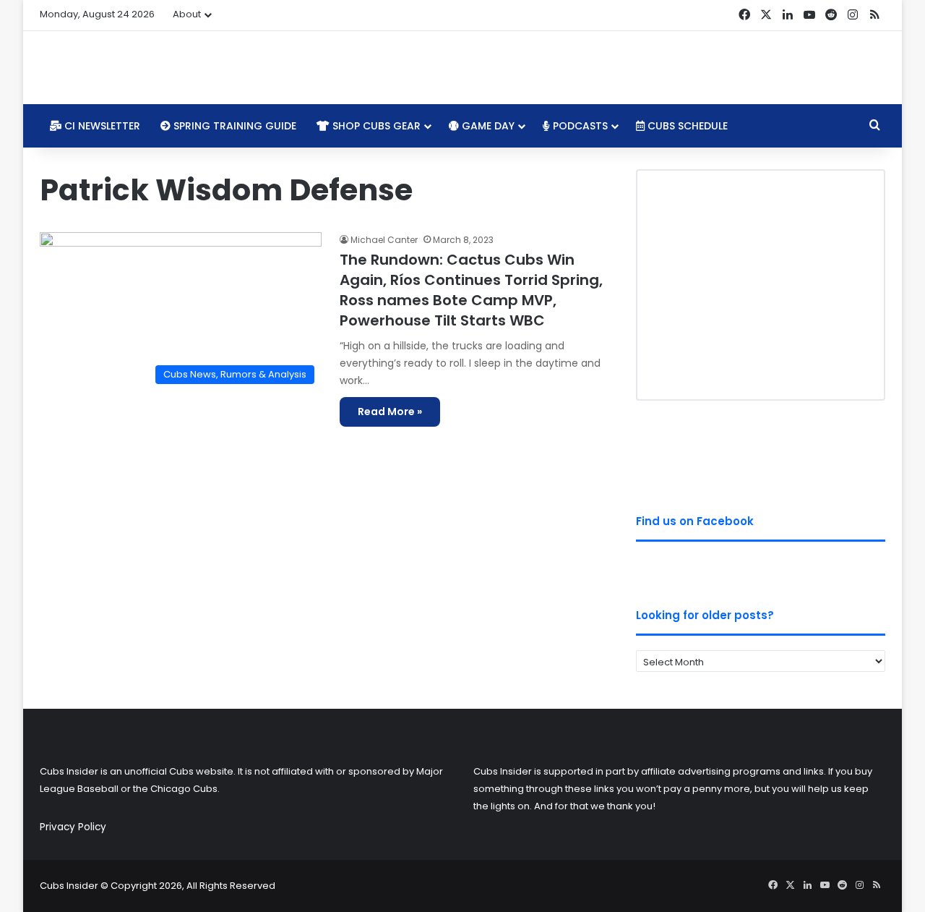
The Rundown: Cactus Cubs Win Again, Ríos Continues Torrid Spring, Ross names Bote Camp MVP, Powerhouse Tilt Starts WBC (471, 290)
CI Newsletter (100, 126)
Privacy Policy (73, 827)
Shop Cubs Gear (375, 126)
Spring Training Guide (233, 126)
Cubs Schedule (686, 126)
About (187, 14)
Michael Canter (384, 240)
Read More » (390, 411)
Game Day (487, 126)
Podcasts (579, 126)
